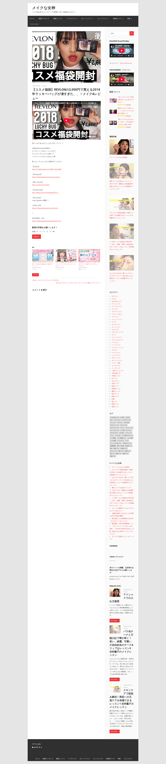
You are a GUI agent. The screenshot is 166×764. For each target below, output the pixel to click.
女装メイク (115, 383)
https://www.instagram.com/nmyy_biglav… (46, 177)
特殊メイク (115, 396)
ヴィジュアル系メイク (115, 443)
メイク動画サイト (121, 438)
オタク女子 (127, 422)
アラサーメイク (117, 311)
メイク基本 (130, 438)
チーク (114, 335)
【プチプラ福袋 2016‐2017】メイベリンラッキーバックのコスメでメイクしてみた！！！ (66, 264)
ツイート (112, 561)
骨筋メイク (115, 406)
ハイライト (115, 342)
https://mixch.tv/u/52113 (40, 185)
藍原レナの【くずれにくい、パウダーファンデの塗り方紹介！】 (126, 110)
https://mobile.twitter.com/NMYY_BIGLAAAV (46, 169)
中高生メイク (116, 376)
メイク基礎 (113, 440)
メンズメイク (116, 365)
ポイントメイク (86, 18)
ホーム (32, 18)
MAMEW (122, 417)
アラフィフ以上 (117, 314)
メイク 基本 (116, 363)
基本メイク (116, 448)
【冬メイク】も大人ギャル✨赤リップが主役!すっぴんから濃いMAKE (126, 121)
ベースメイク (71, 18)
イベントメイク (117, 319)
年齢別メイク (117, 18)
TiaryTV (128, 417)
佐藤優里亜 (113, 445)
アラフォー (115, 317)
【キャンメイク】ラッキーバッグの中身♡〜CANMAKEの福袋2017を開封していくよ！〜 (42, 264)
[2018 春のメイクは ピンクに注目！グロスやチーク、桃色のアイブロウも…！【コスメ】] (89, 255)
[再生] (112, 56)
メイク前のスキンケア (127, 435)
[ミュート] (129, 56)
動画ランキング (44, 18)
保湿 (118, 445)
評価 (33, 231)
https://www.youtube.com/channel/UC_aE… (46, 221)
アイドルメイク (117, 306)
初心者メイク (128, 445)
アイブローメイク (126, 420)
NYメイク (115, 296)
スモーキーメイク (117, 332)
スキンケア (115, 329)
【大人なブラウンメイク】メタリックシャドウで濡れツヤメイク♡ (78, 283)
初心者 (122, 445)
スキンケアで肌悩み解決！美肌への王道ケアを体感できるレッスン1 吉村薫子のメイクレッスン (122, 472)
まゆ (111, 420)
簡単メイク (119, 453)
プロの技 (121, 433)
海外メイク (121, 451)
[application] (122, 50)
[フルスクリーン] (131, 56)
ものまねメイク (117, 301)
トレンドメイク (102, 18)
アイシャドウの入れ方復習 (120, 467)
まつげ (114, 299)
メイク (112, 435)
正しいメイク (113, 451)
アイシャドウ (116, 304)
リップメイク (116, 368)
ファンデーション (117, 347)
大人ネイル (115, 381)
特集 (128, 18)
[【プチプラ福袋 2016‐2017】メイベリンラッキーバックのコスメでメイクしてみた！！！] (66, 255)
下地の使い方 (116, 373)
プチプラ (35, 275)
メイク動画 (113, 438)
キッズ (114, 322)
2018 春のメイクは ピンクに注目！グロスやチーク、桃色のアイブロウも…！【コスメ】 (89, 264)
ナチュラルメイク (117, 340)
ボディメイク (116, 358)
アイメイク (113, 422)
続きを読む (114, 620)
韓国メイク (115, 404)
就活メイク (115, 386)
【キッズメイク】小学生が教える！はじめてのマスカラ (126, 99)
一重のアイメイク (117, 371)
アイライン (115, 309)
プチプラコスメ (114, 433)
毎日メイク (115, 394)
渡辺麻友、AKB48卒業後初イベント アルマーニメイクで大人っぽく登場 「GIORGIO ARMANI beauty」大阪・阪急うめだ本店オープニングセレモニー (122, 529)
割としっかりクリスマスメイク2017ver (46, 280)
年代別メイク (124, 448)
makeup (44, 86)
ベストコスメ (34, 24)
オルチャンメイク (114, 425)
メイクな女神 (43, 8)
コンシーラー (116, 327)
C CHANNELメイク (114, 417)
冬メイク (114, 378)
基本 (111, 448)
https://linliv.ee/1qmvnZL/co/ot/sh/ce (45, 208)
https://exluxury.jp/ (126, 63)
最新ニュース (57, 18)
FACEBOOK (113, 546)
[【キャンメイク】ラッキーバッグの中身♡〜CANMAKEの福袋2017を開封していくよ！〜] (43, 255)
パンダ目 (122, 430)
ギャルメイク (116, 324)
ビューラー (129, 430)
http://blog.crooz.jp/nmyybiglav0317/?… (45, 193)
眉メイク (114, 401)
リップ (126, 440)
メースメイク (120, 440)
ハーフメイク (116, 345)
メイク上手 (117, 435)
